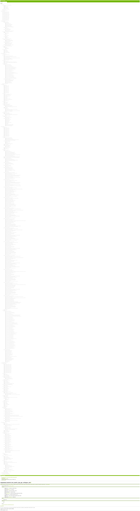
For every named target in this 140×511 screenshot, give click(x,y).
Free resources (7, 186)
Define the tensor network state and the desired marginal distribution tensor (14, 257)
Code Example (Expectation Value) (9, 197)
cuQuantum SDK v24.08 (6, 12)
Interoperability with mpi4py (8, 471)
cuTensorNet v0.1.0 (7, 135)
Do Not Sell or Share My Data (12, 507)
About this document (7, 104)
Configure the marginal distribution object (11, 215)
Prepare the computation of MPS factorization (11, 236)
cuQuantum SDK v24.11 (6, 11)
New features (7, 445)
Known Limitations (8, 452)
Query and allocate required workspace (10, 160)
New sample (7, 443)
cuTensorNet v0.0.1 (7, 136)
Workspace (6, 97)
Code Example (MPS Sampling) (8, 269)
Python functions (8, 409)
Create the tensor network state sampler (10, 278)
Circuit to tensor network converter (7, 386)
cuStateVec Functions (7, 118)
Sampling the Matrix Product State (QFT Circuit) (11, 283)
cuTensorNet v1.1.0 (7, 133)
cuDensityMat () (12, 415)
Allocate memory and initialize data (10, 152)
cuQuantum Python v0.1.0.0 (8, 372)
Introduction (6, 380)
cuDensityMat (6, 51)
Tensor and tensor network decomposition (8, 384)
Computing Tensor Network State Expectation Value (12, 198)
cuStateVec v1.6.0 (7, 86)
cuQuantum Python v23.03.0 (8, 367)
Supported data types (7, 96)
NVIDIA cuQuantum (2, 0)
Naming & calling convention (8, 376)
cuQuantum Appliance (7, 52)
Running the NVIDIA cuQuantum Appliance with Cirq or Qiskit (12, 424)
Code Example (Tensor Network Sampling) (10, 218)
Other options (7, 467)
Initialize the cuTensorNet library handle (10, 189)
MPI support (6, 390)
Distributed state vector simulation (8, 105)
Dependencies (4, 49)
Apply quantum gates (8, 223)
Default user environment (9, 425)
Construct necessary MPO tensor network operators (12, 301)
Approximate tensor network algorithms (10, 140)
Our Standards (6, 403)
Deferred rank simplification (9, 143)
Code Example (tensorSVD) (8, 162)
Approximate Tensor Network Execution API (11, 356)
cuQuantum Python (8, 23)
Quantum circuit (6, 8)
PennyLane (6, 36)
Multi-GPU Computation (7, 98)
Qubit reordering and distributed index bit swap (11, 106)
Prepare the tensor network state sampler (10, 225)
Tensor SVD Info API (8, 357)
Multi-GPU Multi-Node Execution (9, 59)
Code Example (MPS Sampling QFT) (9, 282)
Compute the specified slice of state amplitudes (11, 196)
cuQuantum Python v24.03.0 (8, 365)
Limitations (6, 459)
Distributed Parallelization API (9, 80)
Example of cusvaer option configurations (9, 470)
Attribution (6, 406)
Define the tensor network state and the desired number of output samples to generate (16, 220)
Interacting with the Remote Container (9, 44)
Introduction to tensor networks (8, 137)
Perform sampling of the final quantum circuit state (12, 226)
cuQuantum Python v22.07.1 (8, 369)
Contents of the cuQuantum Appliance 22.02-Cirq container (13, 450)
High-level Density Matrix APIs (7, 391)
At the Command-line (7, 39)
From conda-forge (7, 22)
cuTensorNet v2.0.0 (7, 132)
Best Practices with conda (9, 26)
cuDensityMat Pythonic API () (11, 420)
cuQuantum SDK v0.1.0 (6, 20)
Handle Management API (9, 350)
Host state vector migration (6, 112)
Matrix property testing (8, 122)
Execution (7, 161)
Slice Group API (8, 355)
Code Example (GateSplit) (8, 165)
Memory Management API (9, 359)
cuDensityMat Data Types (8, 64)
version (8, 427)
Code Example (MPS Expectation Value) (9, 241)
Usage (5, 46)
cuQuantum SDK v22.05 (6, 18)
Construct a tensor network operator (10, 203)
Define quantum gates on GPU (9, 190)
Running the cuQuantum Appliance (7, 38)
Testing (5, 400)
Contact (34, 507)
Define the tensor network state (9, 199)
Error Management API (9, 360)
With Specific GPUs (8, 41)
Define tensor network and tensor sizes (10, 174)
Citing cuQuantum (5, 10)
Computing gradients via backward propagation (11, 180)
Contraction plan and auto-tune (9, 155)
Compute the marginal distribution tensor (10, 217)
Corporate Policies (26, 507)
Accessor (7, 123)
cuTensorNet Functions (7, 349)
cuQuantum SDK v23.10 (6, 13)
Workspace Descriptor (7, 57)
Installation (6, 47)
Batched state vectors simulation (8, 99)
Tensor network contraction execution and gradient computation (13, 185)
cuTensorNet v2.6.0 (7, 127)
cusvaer (4, 460)
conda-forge (7, 33)
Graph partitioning (8, 141)
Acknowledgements (5, 83)
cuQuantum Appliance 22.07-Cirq (9, 446)
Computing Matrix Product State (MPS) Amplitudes (12, 228)
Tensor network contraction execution (10, 178)
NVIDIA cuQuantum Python (6, 474)
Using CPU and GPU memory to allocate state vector (11, 462)
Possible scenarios (8, 115)
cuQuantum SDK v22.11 (6, 16)
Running (6, 398)
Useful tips (6, 103)
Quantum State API (8, 81)
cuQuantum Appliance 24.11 (8, 433)
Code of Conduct (5, 401)
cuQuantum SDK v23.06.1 (6, 14)
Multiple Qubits (6, 6)
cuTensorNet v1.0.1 (7, 134)
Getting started (6, 456)
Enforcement (6, 405)
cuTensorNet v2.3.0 (7, 129)
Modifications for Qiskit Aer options (9, 458)
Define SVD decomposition (9, 163)
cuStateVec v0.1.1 (7, 91)
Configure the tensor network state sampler (11, 224)
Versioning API (8, 361)
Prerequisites (6, 423)
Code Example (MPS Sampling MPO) (9, 295)
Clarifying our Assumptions (9, 42)
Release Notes (4, 363)
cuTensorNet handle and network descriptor (11, 153)
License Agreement (7, 431)
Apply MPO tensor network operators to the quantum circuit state (13, 302)
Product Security (31, 507)
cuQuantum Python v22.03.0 (8, 371)
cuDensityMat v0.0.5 (7, 54)
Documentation (6, 396)
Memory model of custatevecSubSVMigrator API (12, 114)
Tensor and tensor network (9, 138)
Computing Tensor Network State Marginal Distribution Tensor (13, 208)
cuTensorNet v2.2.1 (7, 130)
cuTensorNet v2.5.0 (7, 128)
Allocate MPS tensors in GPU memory (10, 286)
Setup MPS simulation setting (9, 168)
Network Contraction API (9, 354)
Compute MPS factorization (9, 250)
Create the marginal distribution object (10, 214)
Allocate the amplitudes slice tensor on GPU (11, 232)
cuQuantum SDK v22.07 (6, 17)
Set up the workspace (8, 195)
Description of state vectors (8, 95)
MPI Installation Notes (8, 25)
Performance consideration (9, 111)
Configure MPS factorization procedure (10, 235)
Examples (4, 60)
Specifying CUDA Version (9, 24)
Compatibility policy (7, 374)
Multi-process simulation (9, 465)
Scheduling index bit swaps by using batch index (11, 109)
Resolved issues (8, 440)
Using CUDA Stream (7, 94)
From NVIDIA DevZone (7, 29)
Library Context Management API (10, 79)
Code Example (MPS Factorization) (9, 167)
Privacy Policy (2, 507)
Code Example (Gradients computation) (9, 179)
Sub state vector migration (9, 125)
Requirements (6, 107)
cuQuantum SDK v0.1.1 (6, 19)
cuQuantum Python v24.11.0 (8, 364)
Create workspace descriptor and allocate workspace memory (13, 154)
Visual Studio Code (8, 45)
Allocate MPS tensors (8, 245)
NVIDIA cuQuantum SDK (6, 473)
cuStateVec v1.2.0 (7, 89)
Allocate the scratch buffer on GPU (10, 191)
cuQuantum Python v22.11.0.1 (8, 368)
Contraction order (8, 183)
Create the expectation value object (10, 251)
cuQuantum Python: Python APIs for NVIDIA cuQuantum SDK (9, 477)
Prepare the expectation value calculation (10, 205)
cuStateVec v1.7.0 (7, 85)
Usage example (6, 379)
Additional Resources (7, 430)
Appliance (7, 48)
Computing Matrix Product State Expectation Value (12, 242)
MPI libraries (6, 463)
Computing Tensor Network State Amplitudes (11, 187)
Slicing (7, 142)
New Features (7, 438)
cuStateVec (3, 84)
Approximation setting (7, 145)
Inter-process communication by (13, 110)
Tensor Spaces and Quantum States (9, 392)
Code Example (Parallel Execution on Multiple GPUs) (11, 62)
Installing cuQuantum (5, 21)
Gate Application (8, 120)
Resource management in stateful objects (9, 383)
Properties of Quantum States (8, 58)
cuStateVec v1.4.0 (7, 88)
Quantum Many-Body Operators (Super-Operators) (10, 56)
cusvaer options (6, 464)
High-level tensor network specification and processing (12, 139)
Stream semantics (7, 382)
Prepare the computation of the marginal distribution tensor (13, 266)
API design (7, 108)
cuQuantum (7, 28)
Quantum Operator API (9, 82)
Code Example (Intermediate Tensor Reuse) (10, 172)
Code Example (6, 102)
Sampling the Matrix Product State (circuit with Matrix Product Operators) (14, 296)
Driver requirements (8, 441)
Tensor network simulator (6, 388)
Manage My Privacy (6, 507)
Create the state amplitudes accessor (10, 193)
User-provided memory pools (9, 378)
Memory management (7, 377)
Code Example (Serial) (7, 150)
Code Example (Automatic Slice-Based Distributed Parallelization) (12, 156)
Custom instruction (7, 468)
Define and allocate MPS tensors (10, 299)
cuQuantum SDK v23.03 (6, 15)
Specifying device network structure (10, 466)
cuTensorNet (6, 50)
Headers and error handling (9, 188)
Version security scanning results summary (11, 428)
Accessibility (22, 507)
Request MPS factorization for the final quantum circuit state (13, 248)
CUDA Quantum (7, 32)
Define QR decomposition (9, 158)
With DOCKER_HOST (9, 43)
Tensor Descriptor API (8, 351)
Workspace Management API (9, 353)
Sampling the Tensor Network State (10, 219)
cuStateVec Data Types (7, 116)
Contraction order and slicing (9, 176)
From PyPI (6, 27)
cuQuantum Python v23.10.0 (8, 366)
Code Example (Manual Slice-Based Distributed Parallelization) (12, 157)
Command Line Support (9, 410)
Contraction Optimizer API (9, 352)
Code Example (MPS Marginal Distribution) (10, 255)
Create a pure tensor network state (10, 192)
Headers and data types (8, 151)
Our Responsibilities (7, 404)
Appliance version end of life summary (10, 429)
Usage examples (6, 395)
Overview (3, 4)
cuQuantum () (7, 408)
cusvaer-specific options (7, 457)
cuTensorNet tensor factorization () (13, 418)
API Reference (5, 310)
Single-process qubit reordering (9, 124)
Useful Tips (6, 309)
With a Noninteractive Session (9, 40)
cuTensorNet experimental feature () (14, 416)
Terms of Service (18, 507)
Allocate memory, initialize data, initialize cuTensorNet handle (13, 182)
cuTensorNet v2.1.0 (7, 131)
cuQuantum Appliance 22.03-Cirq (9, 448)
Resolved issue (8, 434)
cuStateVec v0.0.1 (7, 92)
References (4, 9)
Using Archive (7, 30)
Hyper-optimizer (6, 144)
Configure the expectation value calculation (11, 204)
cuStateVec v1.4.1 (7, 87)
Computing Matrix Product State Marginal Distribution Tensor (13, 256)
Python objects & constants (9, 411)
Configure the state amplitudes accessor (10, 194)
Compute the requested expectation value (11, 206)
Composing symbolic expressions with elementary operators (13, 394)
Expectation (7, 121)
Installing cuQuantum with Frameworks (7, 31)
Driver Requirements (8, 435)
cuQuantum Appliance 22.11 (8, 444)
